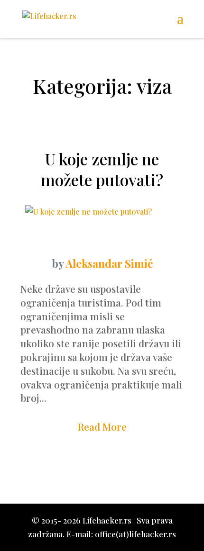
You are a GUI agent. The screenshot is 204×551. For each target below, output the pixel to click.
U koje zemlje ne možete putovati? (102, 169)
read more (102, 426)
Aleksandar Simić (109, 263)
